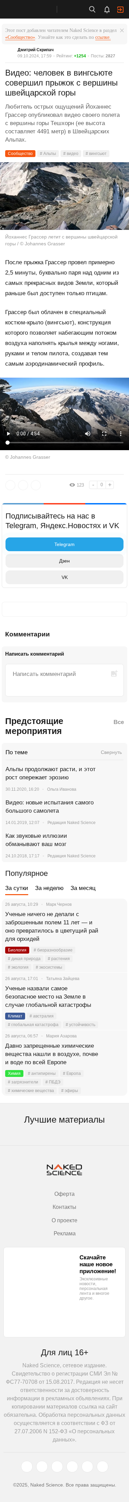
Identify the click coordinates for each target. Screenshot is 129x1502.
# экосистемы (49, 967)
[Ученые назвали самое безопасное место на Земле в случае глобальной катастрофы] (113, 997)
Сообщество (20, 153)
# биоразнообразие (53, 950)
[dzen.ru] (72, 1466)
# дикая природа (24, 958)
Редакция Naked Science (71, 822)
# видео (70, 153)
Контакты (64, 1207)
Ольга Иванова (61, 789)
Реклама (65, 1233)
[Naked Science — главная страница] (35, 9)
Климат (15, 1016)
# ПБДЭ (53, 1082)
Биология (17, 950)
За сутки (16, 888)
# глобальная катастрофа (33, 1024)
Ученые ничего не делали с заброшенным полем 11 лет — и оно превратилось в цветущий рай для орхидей (51, 926)
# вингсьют (96, 153)
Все (119, 722)
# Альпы (48, 153)
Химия (14, 1073)
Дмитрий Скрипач (36, 49)
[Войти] (120, 10)
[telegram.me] (87, 1466)
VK (65, 577)
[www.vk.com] (42, 1466)
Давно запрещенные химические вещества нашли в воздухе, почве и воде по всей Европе (51, 1054)
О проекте (64, 1220)
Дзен (64, 561)
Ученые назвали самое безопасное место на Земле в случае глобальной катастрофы (48, 996)
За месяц (83, 888)
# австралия (42, 1016)
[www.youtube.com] (57, 1466)
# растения (59, 958)
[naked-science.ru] (102, 1466)
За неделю (49, 888)
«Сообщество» (20, 37)
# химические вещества (31, 1090)
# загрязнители (23, 1082)
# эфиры (69, 1090)
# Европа (72, 1073)
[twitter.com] (27, 1466)
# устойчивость (80, 1024)
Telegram (64, 544)
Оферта (64, 1194)
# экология (18, 967)
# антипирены (42, 1073)
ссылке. (103, 37)
